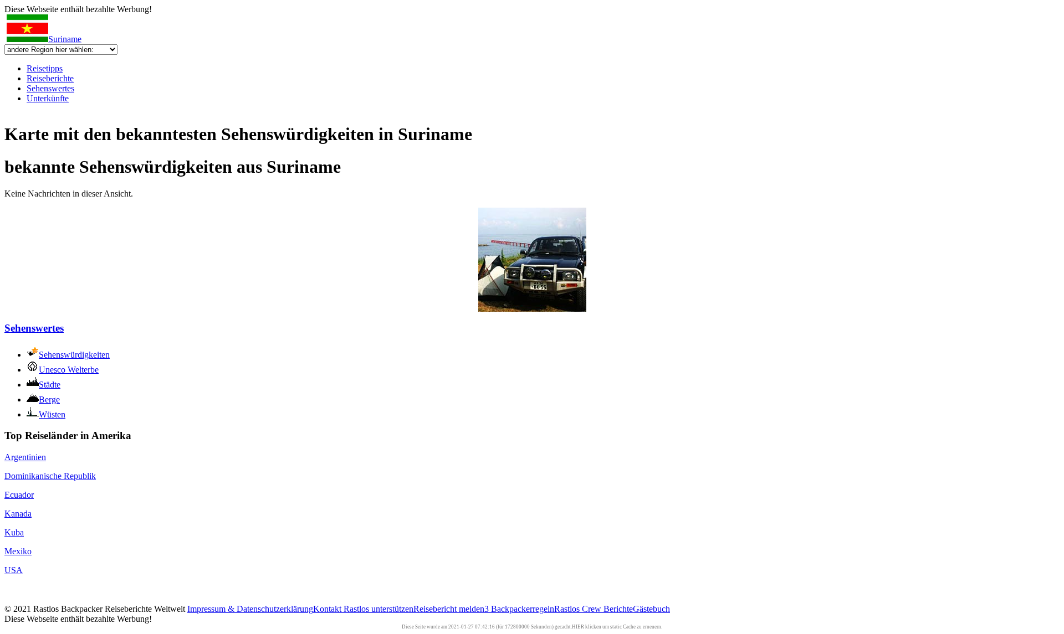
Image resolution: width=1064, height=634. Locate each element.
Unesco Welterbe (69, 369)
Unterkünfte (48, 98)
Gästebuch (651, 609)
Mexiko (18, 551)
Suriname (64, 39)
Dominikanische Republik (50, 476)
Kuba (14, 532)
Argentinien (25, 457)
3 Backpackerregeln (519, 609)
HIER (578, 627)
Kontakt (328, 609)
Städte (49, 384)
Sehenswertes (50, 88)
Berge (49, 399)
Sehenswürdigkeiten (74, 354)
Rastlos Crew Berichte (593, 609)
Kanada (18, 513)
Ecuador (19, 494)
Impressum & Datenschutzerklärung (250, 609)
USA (13, 570)
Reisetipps (45, 68)
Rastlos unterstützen (378, 609)
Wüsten (52, 414)
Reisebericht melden (448, 609)
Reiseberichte (50, 78)
